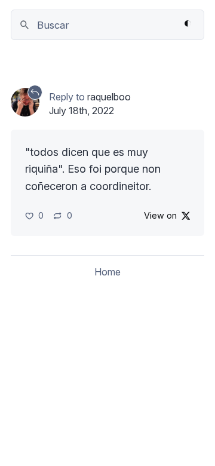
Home (107, 272)
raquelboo (109, 97)
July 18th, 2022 (81, 110)
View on (160, 215)
